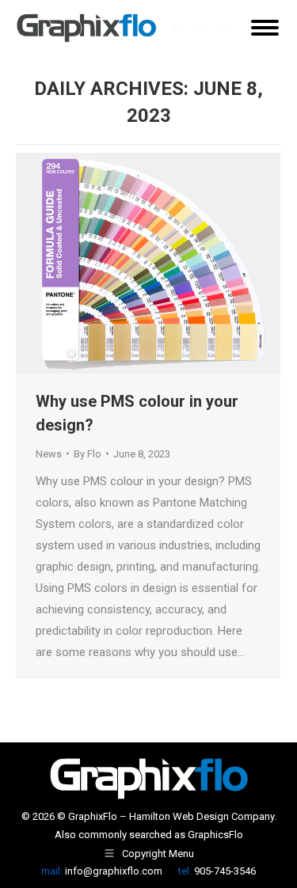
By (87, 454)
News (49, 454)
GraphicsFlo (215, 835)
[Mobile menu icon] (265, 27)
